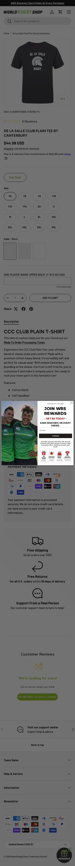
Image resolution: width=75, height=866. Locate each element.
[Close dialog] (71, 402)
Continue (55, 436)
